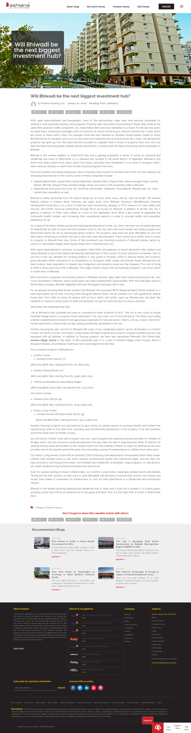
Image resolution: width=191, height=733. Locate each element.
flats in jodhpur (53, 702)
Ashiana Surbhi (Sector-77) (51, 359)
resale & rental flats (148, 702)
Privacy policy (157, 644)
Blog (153, 617)
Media (126, 621)
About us (127, 614)
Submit (61, 688)
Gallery (154, 655)
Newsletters (128, 635)
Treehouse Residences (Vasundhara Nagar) (57, 381)
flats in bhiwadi (16, 702)
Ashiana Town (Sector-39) (48, 399)
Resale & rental (157, 638)
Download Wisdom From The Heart (164, 659)
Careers (127, 631)
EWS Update (156, 648)
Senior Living (73, 6)
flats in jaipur (29, 702)
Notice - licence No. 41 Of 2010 (164, 614)
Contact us (128, 638)
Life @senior (128, 628)
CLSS (159, 702)
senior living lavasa (117, 702)
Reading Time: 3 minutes (103, 103)
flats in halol (41, 702)
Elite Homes (143, 6)
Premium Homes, (53, 507)
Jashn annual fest (130, 624)
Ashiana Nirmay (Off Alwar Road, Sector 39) (60, 414)
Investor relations (158, 641)
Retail (154, 631)
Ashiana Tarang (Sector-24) (48, 370)
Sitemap (127, 641)
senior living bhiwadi (84, 702)
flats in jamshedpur (67, 702)
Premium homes (121, 6)
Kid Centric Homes (96, 6)
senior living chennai (101, 702)
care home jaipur (133, 702)
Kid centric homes (158, 624)
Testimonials (128, 618)
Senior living (156, 627)
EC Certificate (157, 651)
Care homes (156, 634)
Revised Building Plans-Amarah (164, 663)
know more (19, 648)
